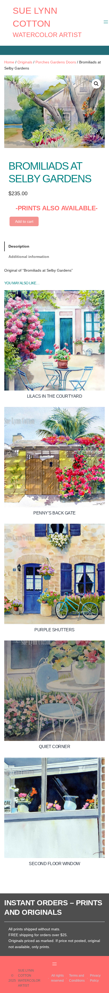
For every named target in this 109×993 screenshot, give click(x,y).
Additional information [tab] (28, 256)
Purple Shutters (54, 630)
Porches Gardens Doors (55, 62)
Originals (24, 62)
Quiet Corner (54, 746)
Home (9, 62)
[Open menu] (106, 22)
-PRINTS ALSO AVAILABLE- (57, 208)
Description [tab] (18, 246)
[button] (96, 84)
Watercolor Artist (47, 34)
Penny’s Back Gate (54, 513)
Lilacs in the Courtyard (54, 396)
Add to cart (24, 221)
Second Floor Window (54, 863)
